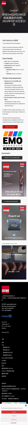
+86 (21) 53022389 (9, 308)
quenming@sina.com (11, 304)
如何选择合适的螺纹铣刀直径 (9, 386)
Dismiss (14, 415)
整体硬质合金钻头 (7, 355)
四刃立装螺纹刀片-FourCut (8, 396)
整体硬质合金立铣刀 (8, 352)
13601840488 (7, 310)
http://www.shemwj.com (10, 306)
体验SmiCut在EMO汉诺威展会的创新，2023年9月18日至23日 (14, 390)
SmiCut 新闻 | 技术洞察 (7, 358)
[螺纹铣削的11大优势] (14, 271)
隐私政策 (4, 376)
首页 (3, 342)
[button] (26, 405)
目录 (3, 365)
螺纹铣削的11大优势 (7, 393)
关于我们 (4, 360)
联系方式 (4, 363)
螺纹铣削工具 (6, 347)
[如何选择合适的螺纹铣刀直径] (14, 253)
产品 (3, 345)
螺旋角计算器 (5, 373)
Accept (14, 412)
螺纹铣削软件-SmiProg (7, 368)
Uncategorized (14, 10)
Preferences (14, 419)
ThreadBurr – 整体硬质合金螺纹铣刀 (10, 398)
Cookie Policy (13, 422)
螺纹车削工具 (6, 350)
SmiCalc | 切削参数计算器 (8, 371)
